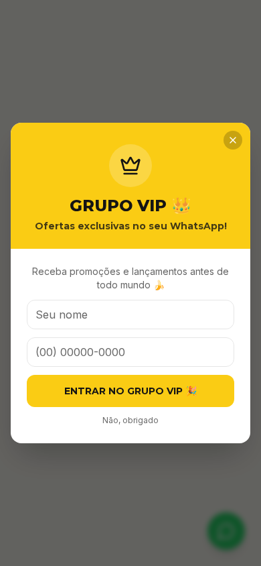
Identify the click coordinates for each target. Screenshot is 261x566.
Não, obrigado (130, 420)
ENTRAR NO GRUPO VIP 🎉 (130, 391)
